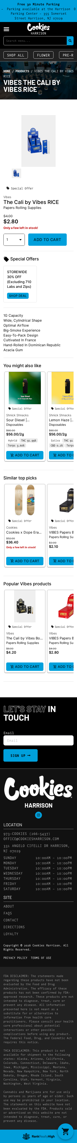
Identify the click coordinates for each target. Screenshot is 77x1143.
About (8, 905)
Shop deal (18, 295)
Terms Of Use (41, 958)
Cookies (11, 527)
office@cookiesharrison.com (31, 838)
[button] (6, 29)
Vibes (53, 527)
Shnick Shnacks (17, 415)
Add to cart (47, 239)
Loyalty (10, 933)
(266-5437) (39, 833)
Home (6, 71)
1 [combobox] (7, 239)
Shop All (15, 54)
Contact (10, 919)
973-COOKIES (15, 833)
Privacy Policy (15, 958)
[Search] (70, 40)
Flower (43, 54)
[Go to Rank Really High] (38, 1136)
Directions (14, 926)
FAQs (7, 912)
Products (22, 71)
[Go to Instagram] (38, 815)
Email (8, 732)
